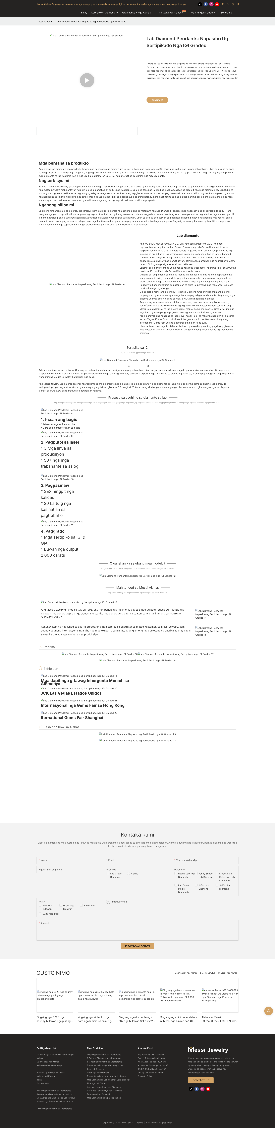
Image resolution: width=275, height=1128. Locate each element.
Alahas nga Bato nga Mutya (49, 1065)
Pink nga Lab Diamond (97, 1083)
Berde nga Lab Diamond (98, 1094)
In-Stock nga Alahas (227, 973)
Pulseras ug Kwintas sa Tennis (50, 1072)
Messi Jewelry (44, 21)
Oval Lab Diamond (95, 1069)
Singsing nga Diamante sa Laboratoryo (55, 1094)
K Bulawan (89, 905)
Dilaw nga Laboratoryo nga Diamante (104, 1090)
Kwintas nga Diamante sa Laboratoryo (54, 1108)
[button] (231, 12)
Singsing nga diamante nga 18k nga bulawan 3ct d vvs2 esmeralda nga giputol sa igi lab (136, 1019)
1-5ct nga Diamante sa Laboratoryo (103, 1058)
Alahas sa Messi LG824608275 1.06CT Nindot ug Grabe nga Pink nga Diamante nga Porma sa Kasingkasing (219, 1019)
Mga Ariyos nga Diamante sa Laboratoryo (56, 1098)
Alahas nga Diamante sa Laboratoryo (54, 1090)
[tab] (137, 155)
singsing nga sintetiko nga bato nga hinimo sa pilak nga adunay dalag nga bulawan (95, 1019)
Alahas (134, 873)
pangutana (157, 99)
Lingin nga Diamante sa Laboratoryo (104, 1054)
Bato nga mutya (207, 973)
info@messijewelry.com (154, 1058)
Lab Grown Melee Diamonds (184, 889)
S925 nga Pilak (51, 913)
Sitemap (139, 1122)
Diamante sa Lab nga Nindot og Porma (105, 1065)
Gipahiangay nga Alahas (186, 973)
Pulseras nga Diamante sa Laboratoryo (55, 1101)
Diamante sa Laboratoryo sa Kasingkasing (106, 1076)
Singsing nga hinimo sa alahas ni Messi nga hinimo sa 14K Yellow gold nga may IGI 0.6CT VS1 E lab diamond (178, 1019)
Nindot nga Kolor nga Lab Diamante (227, 877)
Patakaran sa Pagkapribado (159, 1122)
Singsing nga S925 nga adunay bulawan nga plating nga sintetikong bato (54, 1019)
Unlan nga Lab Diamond (98, 1072)
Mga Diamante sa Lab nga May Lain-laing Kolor (109, 1079)
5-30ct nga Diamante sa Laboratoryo (104, 1061)
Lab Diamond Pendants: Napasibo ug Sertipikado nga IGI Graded (91, 21)
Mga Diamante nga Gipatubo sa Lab (104, 1098)
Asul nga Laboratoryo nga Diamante (104, 1087)
